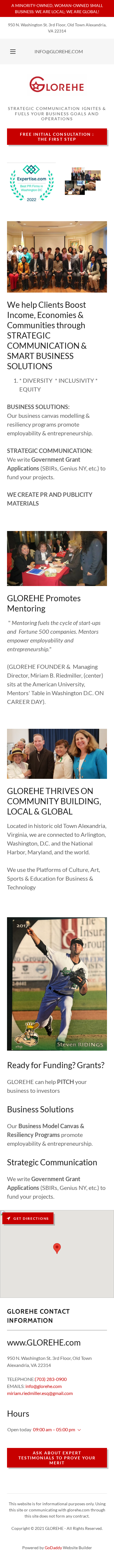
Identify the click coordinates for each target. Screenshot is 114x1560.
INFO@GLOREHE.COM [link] (58, 51)
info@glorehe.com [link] (43, 1386)
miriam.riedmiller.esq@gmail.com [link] (40, 1393)
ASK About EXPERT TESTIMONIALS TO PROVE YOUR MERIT (57, 1457)
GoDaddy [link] (53, 1547)
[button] (13, 51)
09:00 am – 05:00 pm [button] (54, 1429)
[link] (57, 87)
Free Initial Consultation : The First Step (57, 137)
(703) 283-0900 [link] (51, 1379)
